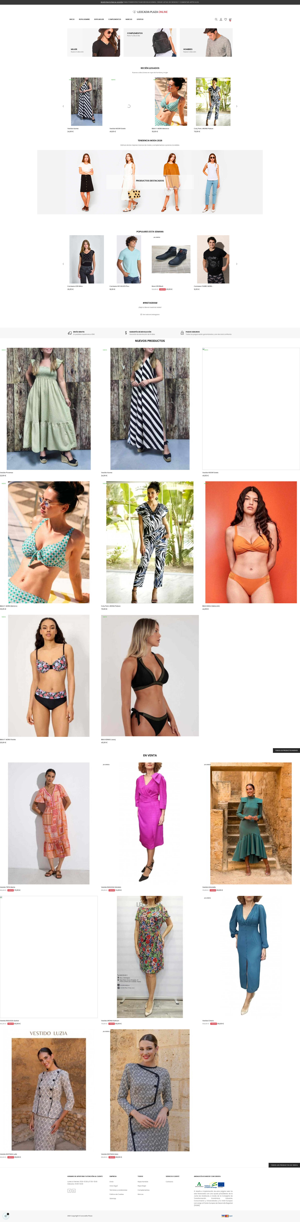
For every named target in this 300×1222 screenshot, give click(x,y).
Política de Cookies (117, 1194)
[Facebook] (69, 1190)
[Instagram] (73, 1190)
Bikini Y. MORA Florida (159, 128)
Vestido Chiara (208, 1021)
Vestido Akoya (199, 286)
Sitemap (113, 1198)
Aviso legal (114, 1186)
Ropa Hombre (143, 1182)
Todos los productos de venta (284, 1165)
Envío (111, 1182)
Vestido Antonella (209, 887)
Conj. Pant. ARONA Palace (77, 128)
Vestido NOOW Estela (210, 472)
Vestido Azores (106, 472)
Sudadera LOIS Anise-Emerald (121, 286)
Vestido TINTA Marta (7, 887)
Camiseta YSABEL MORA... (76, 286)
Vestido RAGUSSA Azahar (9, 1021)
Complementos (143, 1190)
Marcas (140, 1194)
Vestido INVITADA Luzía (8, 1154)
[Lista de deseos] (101, 81)
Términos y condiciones (118, 1190)
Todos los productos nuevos (286, 750)
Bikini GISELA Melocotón (118, 128)
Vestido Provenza (6, 472)
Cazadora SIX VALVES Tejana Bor (164, 286)
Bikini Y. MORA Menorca (8, 606)
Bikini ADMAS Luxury (201, 128)
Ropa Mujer (142, 1186)
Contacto (169, 1182)
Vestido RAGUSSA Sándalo (111, 887)
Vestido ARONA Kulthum (110, 1021)
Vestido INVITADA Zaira (109, 1154)
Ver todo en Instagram (150, 314)
